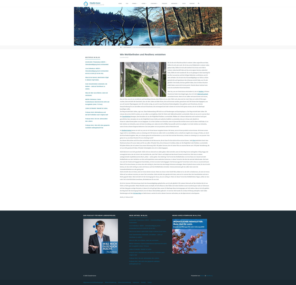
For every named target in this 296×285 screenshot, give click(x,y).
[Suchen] (198, 3)
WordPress (209, 276)
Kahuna (202, 276)
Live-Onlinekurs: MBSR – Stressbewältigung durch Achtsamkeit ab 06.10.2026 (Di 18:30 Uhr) (96, 71)
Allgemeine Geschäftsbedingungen (93, 282)
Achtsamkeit (128, 47)
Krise (194, 140)
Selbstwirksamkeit (202, 94)
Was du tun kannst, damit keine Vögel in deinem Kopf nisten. (147, 231)
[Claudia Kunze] (85, 3)
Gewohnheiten (126, 116)
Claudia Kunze (95, 3)
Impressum (136, 282)
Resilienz (201, 91)
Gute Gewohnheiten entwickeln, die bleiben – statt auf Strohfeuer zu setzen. (96, 86)
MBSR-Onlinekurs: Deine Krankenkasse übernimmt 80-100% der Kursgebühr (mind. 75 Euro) (97, 102)
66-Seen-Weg (137, 193)
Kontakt (143, 282)
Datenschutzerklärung (124, 282)
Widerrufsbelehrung (110, 282)
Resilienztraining (126, 130)
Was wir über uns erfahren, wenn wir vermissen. (144, 240)
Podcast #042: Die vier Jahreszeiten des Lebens (144, 258)
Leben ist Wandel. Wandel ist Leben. (96, 108)
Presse (150, 282)
